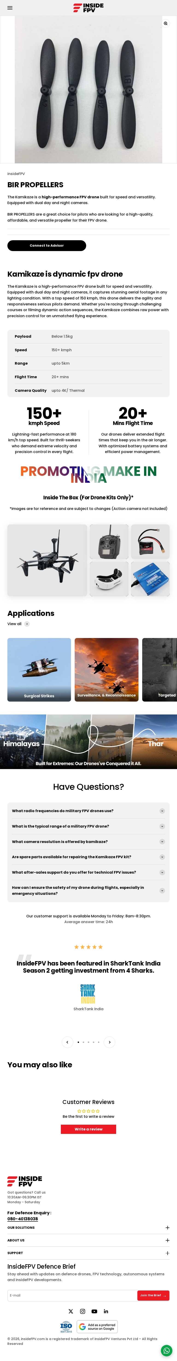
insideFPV (16, 173)
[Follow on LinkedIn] (106, 1311)
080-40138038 (22, 1219)
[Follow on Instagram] (83, 1311)
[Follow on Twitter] (71, 1311)
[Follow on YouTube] (94, 1311)
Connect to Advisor (47, 245)
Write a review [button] (89, 1129)
